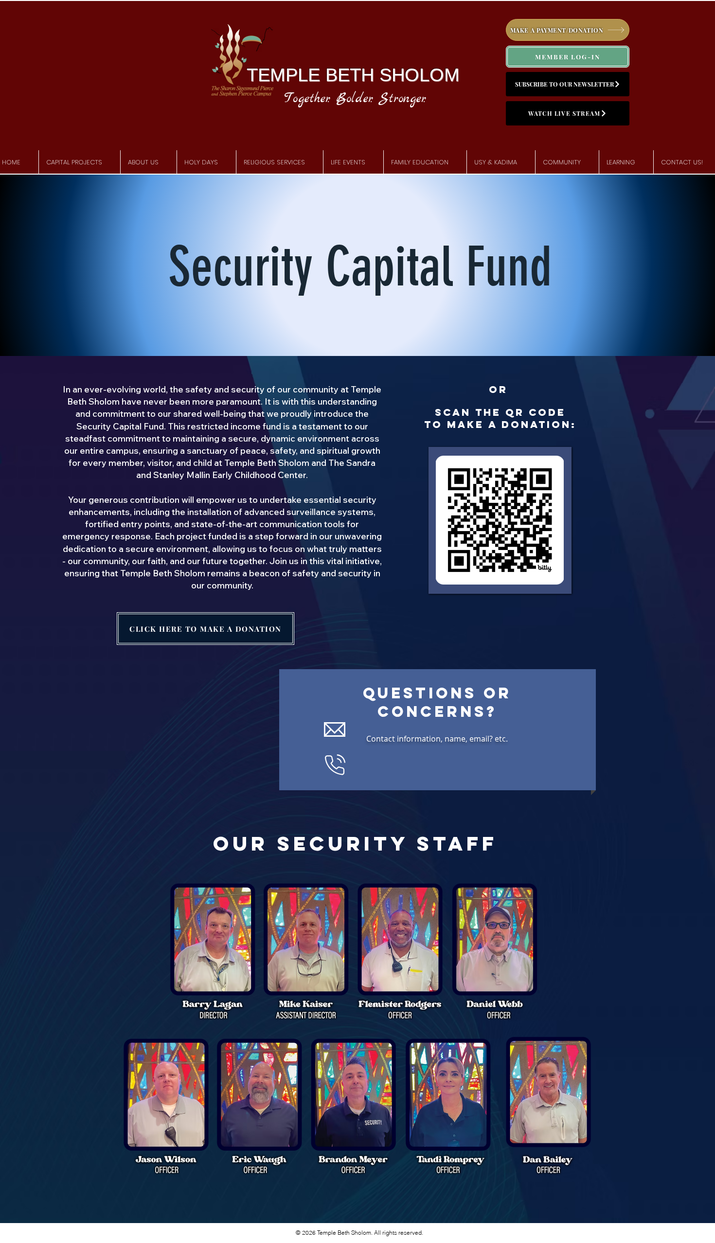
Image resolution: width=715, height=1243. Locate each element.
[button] (149, 162)
